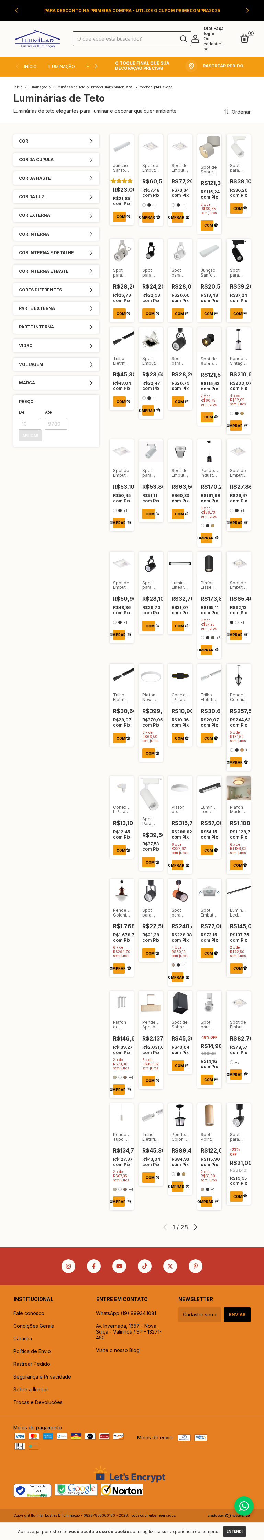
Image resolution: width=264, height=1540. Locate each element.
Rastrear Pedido (31, 1364)
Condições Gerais (33, 1326)
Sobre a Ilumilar (30, 1389)
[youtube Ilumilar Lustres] (119, 1266)
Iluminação (61, 66)
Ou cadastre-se (213, 44)
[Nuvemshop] (229, 1516)
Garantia (22, 1338)
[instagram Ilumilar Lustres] (68, 1266)
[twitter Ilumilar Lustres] (170, 1266)
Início (30, 66)
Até (48, 412)
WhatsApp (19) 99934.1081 (126, 1313)
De (22, 412)
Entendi (235, 1531)
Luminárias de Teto (69, 87)
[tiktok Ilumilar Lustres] (145, 1266)
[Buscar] (183, 39)
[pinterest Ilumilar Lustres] (195, 1266)
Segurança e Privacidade (42, 1377)
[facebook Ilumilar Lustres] (94, 1266)
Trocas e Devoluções (38, 1402)
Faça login (214, 31)
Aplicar (30, 436)
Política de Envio (32, 1351)
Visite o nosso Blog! (118, 1350)
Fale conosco (28, 1313)
